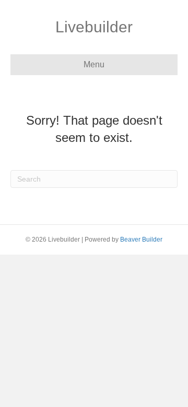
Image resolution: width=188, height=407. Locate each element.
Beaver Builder (141, 239)
